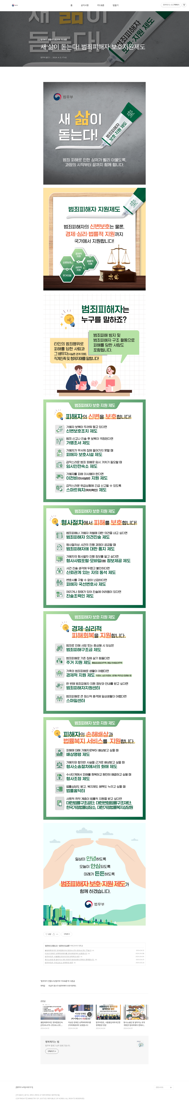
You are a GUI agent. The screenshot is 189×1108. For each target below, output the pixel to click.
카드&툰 (100, 5)
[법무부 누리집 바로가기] (24, 1087)
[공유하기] (53, 934)
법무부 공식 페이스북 (163, 1074)
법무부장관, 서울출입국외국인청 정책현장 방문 (62, 956)
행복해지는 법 (52, 1041)
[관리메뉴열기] (184, 5)
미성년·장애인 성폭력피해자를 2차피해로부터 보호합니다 (66, 953)
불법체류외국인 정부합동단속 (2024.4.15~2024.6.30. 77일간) (68, 950)
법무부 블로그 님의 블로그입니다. (57, 1045)
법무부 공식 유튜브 (162, 1070)
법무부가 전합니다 (51, 946)
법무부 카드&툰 (64, 946)
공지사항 (85, 5)
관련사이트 (159, 1087)
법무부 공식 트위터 (162, 1078)
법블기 (116, 5)
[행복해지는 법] (15, 5)
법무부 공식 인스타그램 (164, 1083)
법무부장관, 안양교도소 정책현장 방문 (59, 963)
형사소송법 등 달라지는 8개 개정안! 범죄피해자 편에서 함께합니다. (69, 959)
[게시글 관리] (57, 934)
